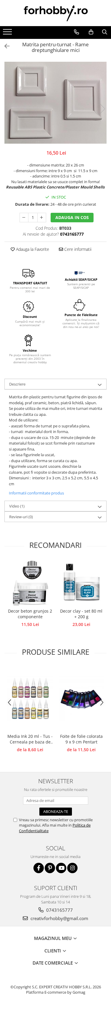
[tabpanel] (55, 103)
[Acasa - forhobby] (55, 13)
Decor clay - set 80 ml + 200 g (81, 613)
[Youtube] (61, 868)
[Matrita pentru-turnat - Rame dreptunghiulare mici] (55, 103)
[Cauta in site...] (104, 32)
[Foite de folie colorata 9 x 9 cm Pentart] (81, 698)
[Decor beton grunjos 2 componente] (30, 582)
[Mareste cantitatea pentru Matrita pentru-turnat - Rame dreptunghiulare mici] (41, 217)
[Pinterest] (50, 868)
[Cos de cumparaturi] (91, 32)
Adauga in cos (72, 217)
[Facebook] (38, 868)
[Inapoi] (4, 46)
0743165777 (59, 910)
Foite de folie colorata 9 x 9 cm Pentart (81, 739)
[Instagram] (72, 868)
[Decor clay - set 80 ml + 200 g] (81, 582)
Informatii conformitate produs (36, 493)
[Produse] (8, 33)
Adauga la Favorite (32, 249)
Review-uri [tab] (21, 516)
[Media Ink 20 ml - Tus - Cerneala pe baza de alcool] (30, 698)
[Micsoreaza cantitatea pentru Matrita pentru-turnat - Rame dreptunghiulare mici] (24, 217)
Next (102, 109)
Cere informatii (77, 249)
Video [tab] (17, 506)
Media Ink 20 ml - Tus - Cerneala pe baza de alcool (30, 739)
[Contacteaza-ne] (76, 32)
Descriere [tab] (17, 384)
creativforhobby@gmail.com (58, 918)
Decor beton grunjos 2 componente (30, 613)
